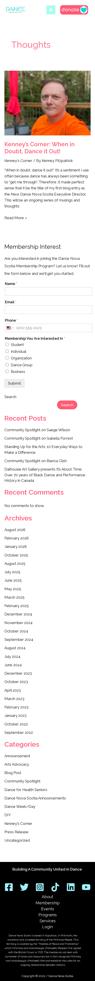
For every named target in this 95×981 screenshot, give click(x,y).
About (47, 896)
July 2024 (12, 656)
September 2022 (18, 732)
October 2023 (16, 681)
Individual (18, 351)
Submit (14, 383)
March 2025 (14, 597)
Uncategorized (17, 840)
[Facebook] (8, 887)
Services (48, 920)
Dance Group (21, 365)
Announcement (17, 756)
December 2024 (18, 614)
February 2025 (16, 605)
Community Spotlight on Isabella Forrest (38, 438)
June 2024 (13, 665)
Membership (48, 903)
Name (11, 284)
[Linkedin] (70, 887)
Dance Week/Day (19, 806)
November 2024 (18, 622)
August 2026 (14, 530)
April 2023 (12, 690)
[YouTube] (86, 887)
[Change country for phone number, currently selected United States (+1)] (10, 328)
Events (47, 909)
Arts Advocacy (16, 764)
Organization (21, 358)
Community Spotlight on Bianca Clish (35, 461)
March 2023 (14, 698)
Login (47, 926)
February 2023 (16, 707)
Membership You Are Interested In (35, 338)
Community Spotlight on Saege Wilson (37, 430)
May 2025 (12, 589)
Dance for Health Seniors (25, 789)
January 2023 (15, 715)
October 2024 (16, 631)
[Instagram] (39, 887)
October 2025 (16, 555)
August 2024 (14, 648)
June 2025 (13, 580)
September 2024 (18, 639)
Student (17, 345)
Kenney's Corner (18, 160)
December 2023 (18, 673)
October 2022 (16, 724)
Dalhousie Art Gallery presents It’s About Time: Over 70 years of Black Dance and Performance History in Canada (44, 475)
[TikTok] (55, 887)
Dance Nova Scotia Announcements (35, 798)
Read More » (15, 217)
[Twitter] (24, 887)
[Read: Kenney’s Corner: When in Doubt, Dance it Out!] (47, 103)
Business (18, 372)
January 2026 (15, 546)
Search (10, 397)
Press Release (16, 832)
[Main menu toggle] (51, 10)
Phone (11, 320)
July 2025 (12, 572)
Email (10, 302)
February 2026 (16, 538)
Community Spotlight (22, 781)
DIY (7, 815)
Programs (47, 915)
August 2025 (14, 563)
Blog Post (12, 772)
